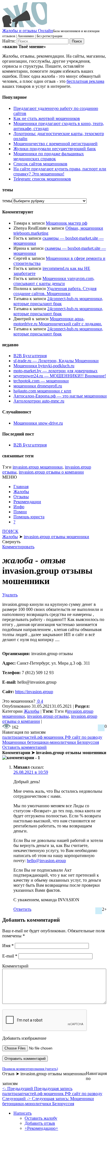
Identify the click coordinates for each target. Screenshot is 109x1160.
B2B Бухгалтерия (30, 355)
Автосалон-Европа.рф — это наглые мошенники (60, 396)
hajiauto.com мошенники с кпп (42, 391)
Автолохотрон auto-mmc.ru (38, 401)
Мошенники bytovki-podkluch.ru (43, 365)
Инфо (18, 506)
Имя (8, 945)
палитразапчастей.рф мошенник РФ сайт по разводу (52, 737)
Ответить (22, 909)
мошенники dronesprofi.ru (37, 385)
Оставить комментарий (24, 747)
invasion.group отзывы (48, 716)
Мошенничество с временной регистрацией (55, 143)
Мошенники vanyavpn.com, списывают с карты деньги (53, 281)
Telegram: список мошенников (42, 179)
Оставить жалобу (41, 1118)
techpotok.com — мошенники (41, 380)
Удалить (10, 594)
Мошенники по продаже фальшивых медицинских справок (48, 156)
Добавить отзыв (40, 1123)
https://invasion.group (34, 691)
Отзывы (21, 496)
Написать (22, 1113)
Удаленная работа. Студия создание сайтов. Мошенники (54, 291)
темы (7, 200)
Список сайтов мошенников (40, 163)
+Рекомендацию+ (41, 1128)
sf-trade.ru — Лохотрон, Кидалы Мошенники (56, 360)
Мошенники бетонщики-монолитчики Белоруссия (50, 742)
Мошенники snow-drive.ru (38, 423)
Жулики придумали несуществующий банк (54, 148)
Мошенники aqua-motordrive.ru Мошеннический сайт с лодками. (57, 321)
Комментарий (15, 966)
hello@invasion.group (46, 860)
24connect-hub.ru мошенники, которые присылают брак (58, 301)
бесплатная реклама (85, 81)
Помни (20, 511)
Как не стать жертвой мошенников (46, 118)
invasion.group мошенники (38, 467)
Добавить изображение (24, 1038)
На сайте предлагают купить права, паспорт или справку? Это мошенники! (59, 171)
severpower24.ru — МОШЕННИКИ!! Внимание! (59, 375)
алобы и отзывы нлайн (27, 30)
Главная (21, 486)
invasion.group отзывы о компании (51, 472)
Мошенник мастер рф (66, 223)
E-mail (9, 956)
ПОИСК (10, 531)
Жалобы (21, 491)
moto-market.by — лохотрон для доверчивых (55, 370)
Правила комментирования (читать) (30, 1069)
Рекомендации (27, 501)
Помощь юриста (28, 516)
